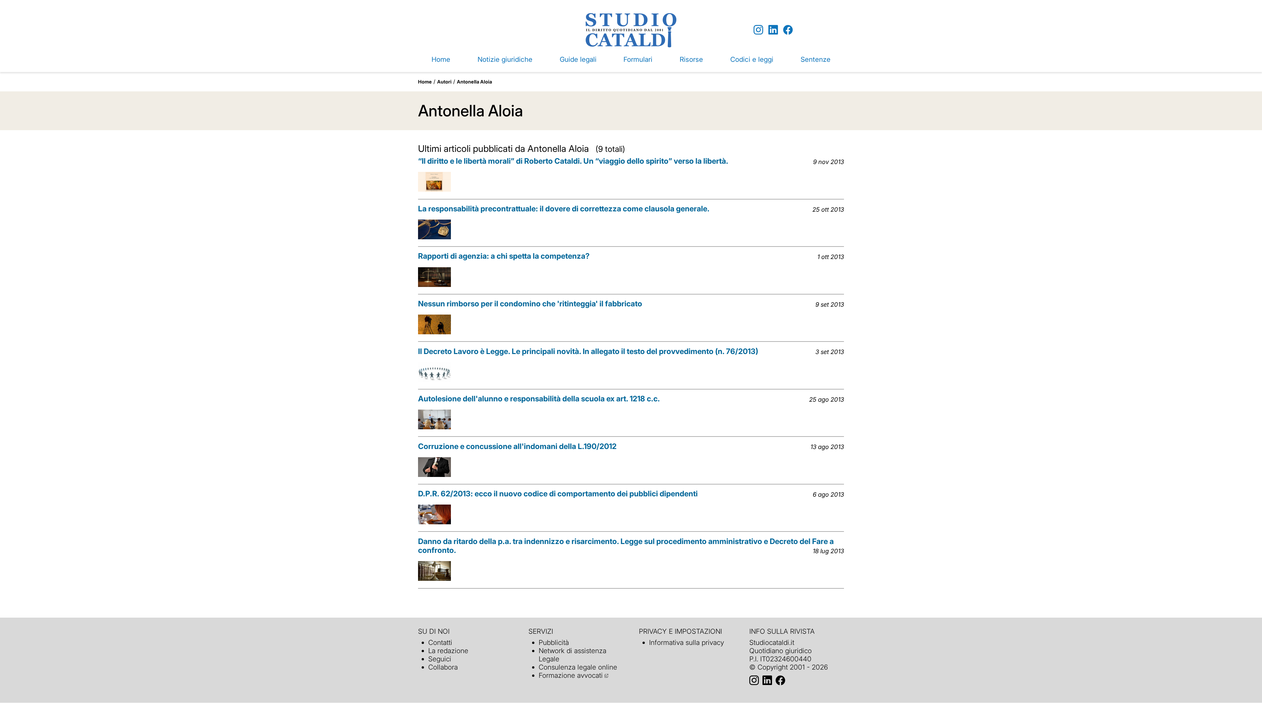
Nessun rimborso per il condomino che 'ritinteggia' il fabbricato (530, 303)
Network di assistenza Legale (572, 655)
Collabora (443, 667)
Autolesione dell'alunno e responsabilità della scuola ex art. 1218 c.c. (539, 398)
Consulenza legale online (578, 667)
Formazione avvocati (571, 675)
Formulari (637, 59)
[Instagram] (758, 30)
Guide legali (578, 59)
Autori (444, 81)
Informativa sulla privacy (686, 642)
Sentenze (815, 59)
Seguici (439, 659)
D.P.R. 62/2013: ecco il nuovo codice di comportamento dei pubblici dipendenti (558, 493)
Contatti (440, 642)
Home (441, 59)
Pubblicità (554, 642)
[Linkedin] (773, 30)
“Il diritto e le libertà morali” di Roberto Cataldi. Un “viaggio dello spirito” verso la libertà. (573, 161)
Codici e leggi (751, 59)
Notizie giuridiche (505, 59)
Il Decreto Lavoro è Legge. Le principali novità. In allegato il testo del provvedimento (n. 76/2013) (588, 351)
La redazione (448, 651)
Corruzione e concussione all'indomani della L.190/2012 (517, 446)
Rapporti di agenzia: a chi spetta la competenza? (504, 256)
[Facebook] (788, 30)
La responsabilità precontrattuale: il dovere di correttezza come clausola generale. (564, 208)
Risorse (691, 59)
